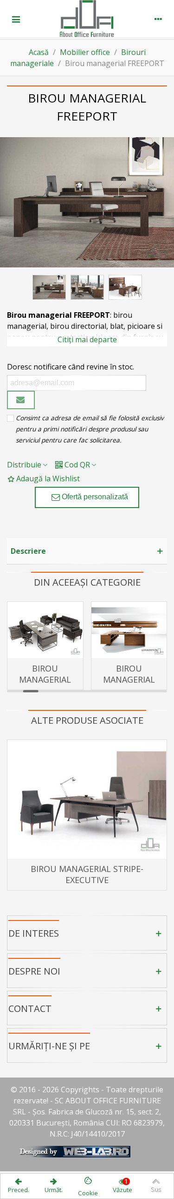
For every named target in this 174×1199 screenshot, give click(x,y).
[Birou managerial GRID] (45, 630)
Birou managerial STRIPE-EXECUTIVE (87, 874)
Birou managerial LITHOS (129, 679)
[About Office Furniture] (87, 18)
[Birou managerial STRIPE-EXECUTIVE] (87, 799)
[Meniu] (16, 18)
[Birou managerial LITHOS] (129, 630)
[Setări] (158, 18)
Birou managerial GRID (45, 679)
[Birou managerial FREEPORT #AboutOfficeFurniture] (87, 202)
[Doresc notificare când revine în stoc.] (21, 400)
